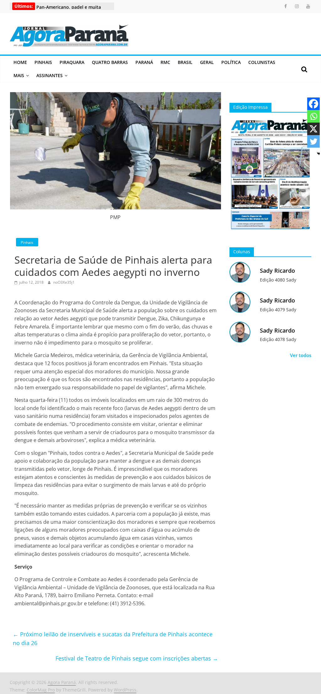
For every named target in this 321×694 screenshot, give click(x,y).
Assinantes (49, 75)
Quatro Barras (110, 62)
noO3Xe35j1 (64, 282)
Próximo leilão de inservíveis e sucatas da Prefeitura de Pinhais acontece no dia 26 (113, 638)
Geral (207, 62)
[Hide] (318, 153)
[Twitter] (313, 141)
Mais (18, 75)
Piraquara (72, 62)
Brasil (185, 62)
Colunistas (261, 62)
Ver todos (300, 355)
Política (231, 62)
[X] (313, 129)
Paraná (144, 62)
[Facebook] (313, 103)
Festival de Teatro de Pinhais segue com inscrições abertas (136, 658)
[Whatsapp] (313, 116)
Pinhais (43, 62)
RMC (165, 62)
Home (20, 62)
